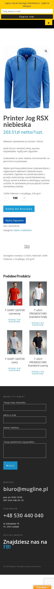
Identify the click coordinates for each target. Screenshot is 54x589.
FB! (7, 546)
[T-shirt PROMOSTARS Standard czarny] (38, 342)
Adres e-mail (9, 415)
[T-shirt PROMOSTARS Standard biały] (38, 293)
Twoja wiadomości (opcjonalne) (18, 441)
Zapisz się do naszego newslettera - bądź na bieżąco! (27, 4)
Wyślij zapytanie (14, 220)
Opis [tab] (27, 245)
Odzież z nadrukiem (22, 230)
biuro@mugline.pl (25, 489)
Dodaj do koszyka (19, 208)
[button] (46, 51)
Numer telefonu (11, 427)
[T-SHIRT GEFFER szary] (14, 342)
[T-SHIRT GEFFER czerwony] (14, 293)
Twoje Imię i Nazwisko (14, 402)
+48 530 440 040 (23, 515)
